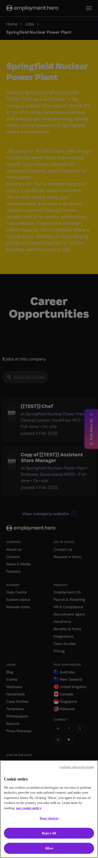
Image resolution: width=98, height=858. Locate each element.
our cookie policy (29, 808)
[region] (49, 809)
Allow (49, 848)
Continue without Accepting (77, 766)
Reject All (49, 833)
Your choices (49, 818)
